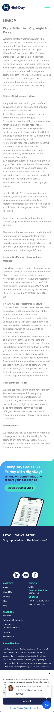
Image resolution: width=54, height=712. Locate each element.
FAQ (5, 605)
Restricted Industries (13, 620)
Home (6, 587)
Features (7, 615)
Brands (6, 632)
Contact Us (33, 593)
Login (31, 587)
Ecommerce (8, 636)
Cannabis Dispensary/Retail (11, 626)
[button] (49, 673)
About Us (7, 592)
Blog (5, 601)
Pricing (6, 596)
